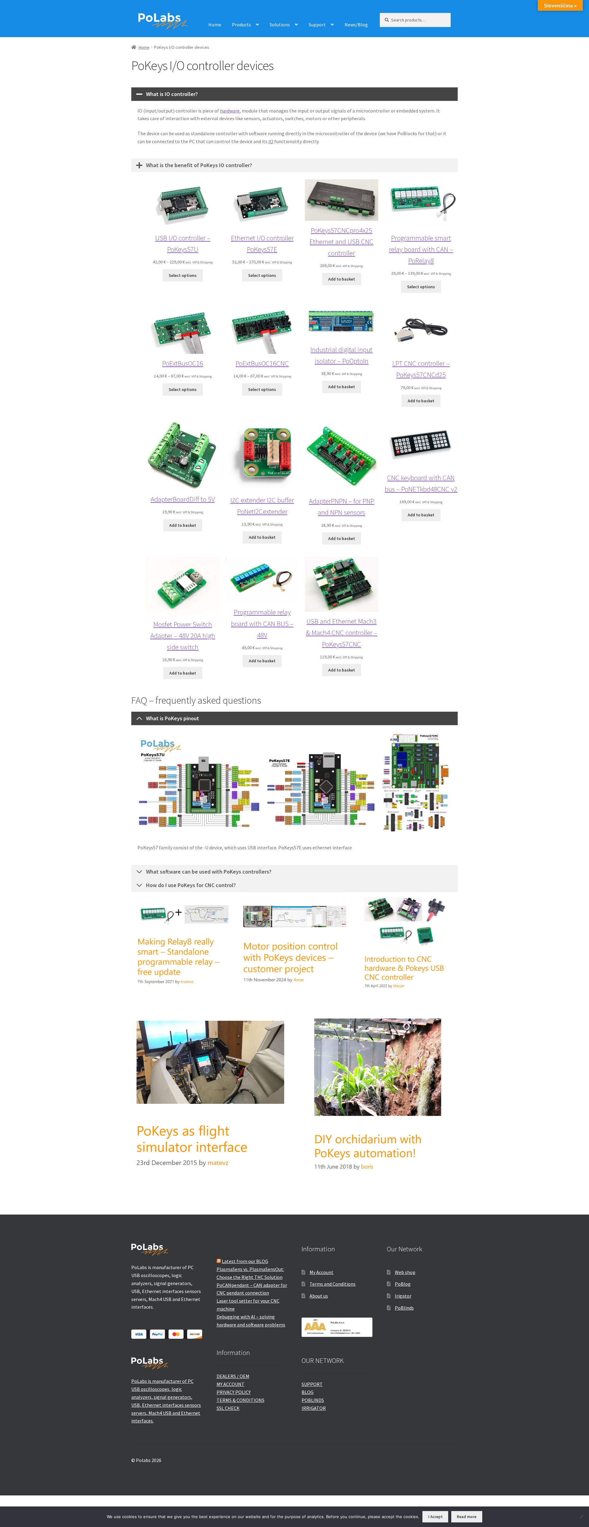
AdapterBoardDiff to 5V (183, 499)
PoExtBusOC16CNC (262, 363)
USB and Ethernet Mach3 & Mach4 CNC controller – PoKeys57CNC (341, 632)
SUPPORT (312, 1384)
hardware (230, 111)
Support (317, 24)
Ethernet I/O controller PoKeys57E (262, 243)
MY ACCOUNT (230, 1384)
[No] (581, 1517)
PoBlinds (404, 1308)
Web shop (405, 1272)
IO (270, 141)
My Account (321, 1272)
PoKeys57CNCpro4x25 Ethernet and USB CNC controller (341, 241)
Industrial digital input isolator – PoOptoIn (341, 355)
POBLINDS (313, 1400)
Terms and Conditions (333, 1284)
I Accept (435, 1516)
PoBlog (403, 1284)
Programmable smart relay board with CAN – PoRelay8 (421, 249)
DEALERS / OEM (233, 1376)
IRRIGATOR (314, 1408)
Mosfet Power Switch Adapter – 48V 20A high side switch (182, 635)
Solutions (280, 24)
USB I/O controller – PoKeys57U (182, 243)
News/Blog (356, 24)
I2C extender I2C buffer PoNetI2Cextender (262, 506)
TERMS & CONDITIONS (240, 1400)
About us (319, 1296)
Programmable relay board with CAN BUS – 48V (262, 623)
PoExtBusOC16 (182, 363)
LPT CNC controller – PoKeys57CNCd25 (421, 369)
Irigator (403, 1296)
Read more (466, 1516)
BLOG (308, 1392)
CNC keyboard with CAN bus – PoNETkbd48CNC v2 (421, 483)
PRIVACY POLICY (234, 1392)
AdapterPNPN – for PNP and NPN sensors (341, 506)
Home (214, 24)
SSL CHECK (228, 1408)
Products (241, 24)
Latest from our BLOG (245, 1261)
